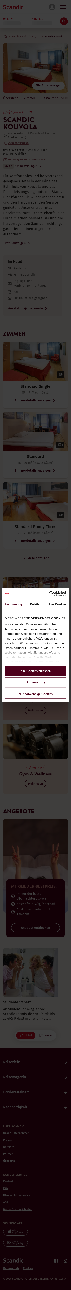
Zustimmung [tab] (13, 604)
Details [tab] (35, 604)
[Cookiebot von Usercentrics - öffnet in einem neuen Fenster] (50, 593)
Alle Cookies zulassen (35, 671)
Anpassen (33, 682)
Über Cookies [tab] (57, 604)
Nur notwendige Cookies (36, 694)
